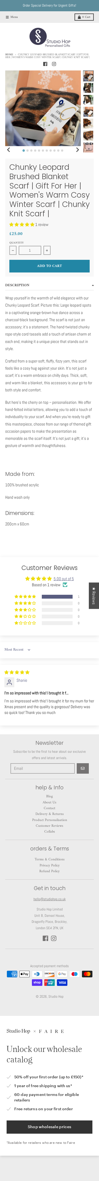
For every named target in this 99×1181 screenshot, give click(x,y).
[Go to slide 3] (31, 150)
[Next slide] (77, 149)
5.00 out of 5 (64, 578)
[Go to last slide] (8, 149)
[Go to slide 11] (62, 150)
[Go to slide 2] (27, 150)
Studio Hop (56, 996)
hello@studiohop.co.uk (50, 899)
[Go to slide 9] (54, 150)
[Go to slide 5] (39, 150)
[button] (22, 224)
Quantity (16, 243)
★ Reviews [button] (94, 595)
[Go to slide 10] (58, 150)
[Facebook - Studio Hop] (45, 64)
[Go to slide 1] (24, 150)
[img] (16, 672)
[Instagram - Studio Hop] (54, 64)
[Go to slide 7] (47, 150)
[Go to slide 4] (35, 150)
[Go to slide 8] (51, 150)
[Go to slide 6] (43, 150)
